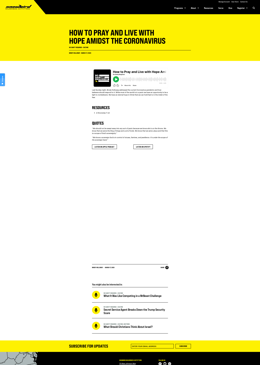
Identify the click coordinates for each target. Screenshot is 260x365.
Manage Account (224, 2)
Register (241, 8)
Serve (220, 8)
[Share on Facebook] (167, 267)
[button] (254, 8)
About (193, 8)
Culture (85, 47)
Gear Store (235, 2)
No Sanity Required (75, 47)
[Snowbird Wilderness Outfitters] (23, 7)
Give (230, 8)
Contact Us (244, 2)
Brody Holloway (74, 53)
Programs (178, 8)
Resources (208, 8)
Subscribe (183, 346)
